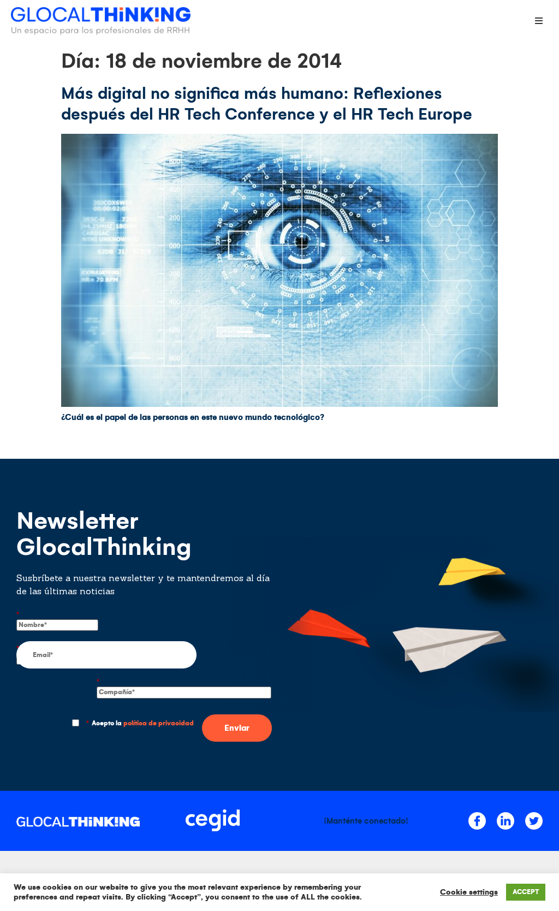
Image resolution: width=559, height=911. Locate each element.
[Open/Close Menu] (538, 20)
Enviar (236, 728)
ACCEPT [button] (526, 892)
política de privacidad (158, 723)
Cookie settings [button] (469, 892)
